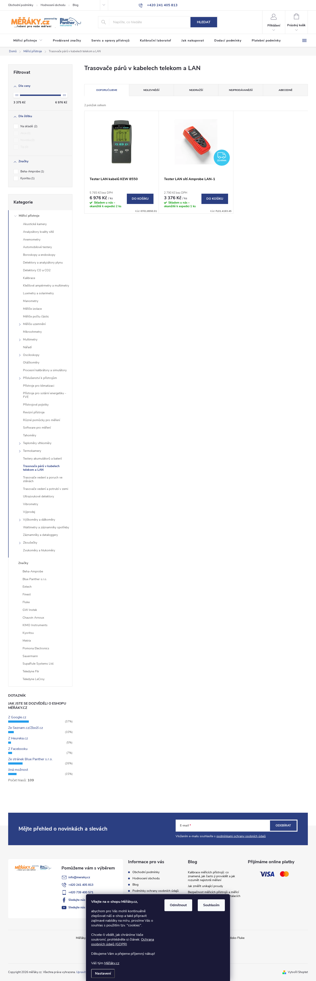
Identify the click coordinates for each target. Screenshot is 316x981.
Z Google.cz (17, 717)
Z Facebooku (18, 748)
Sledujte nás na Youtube (85, 907)
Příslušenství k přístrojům (40, 378)
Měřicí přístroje (29, 216)
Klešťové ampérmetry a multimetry (46, 286)
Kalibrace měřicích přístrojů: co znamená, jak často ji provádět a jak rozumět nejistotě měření (211, 876)
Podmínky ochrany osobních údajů (155, 891)
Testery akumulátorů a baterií (42, 459)
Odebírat (283, 825)
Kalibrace (29, 278)
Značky (23, 563)
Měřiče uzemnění (34, 324)
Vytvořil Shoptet (298, 972)
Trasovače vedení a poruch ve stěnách (42, 479)
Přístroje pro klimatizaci (38, 386)
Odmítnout (178, 905)
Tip (24, 147)
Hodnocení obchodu (53, 5)
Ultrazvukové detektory (38, 496)
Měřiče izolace (32, 309)
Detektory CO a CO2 (37, 270)
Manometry (30, 301)
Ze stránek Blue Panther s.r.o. (30, 759)
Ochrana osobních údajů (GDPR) (122, 942)
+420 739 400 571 (80, 892)
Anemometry (31, 240)
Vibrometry (30, 504)
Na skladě (28, 126)
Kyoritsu (27, 178)
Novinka (27, 140)
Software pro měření (37, 428)
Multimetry (30, 339)
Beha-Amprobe (31, 171)
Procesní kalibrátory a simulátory (45, 370)
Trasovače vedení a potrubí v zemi (45, 489)
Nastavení (103, 973)
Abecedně (285, 90)
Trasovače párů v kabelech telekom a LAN (41, 468)
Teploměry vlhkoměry (37, 443)
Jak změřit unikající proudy (205, 886)
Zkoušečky (30, 543)
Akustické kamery (35, 224)
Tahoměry (29, 435)
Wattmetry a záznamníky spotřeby (46, 527)
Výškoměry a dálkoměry (39, 520)
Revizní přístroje (33, 412)
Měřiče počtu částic (36, 316)
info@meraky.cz (79, 877)
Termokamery (32, 451)
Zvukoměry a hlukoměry (39, 550)
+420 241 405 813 (80, 885)
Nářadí (27, 347)
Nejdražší (196, 90)
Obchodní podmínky (20, 5)
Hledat (203, 22)
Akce (25, 133)
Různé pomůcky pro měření (41, 420)
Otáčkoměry (31, 362)
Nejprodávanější (241, 90)
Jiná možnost (18, 769)
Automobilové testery (37, 247)
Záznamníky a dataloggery (40, 535)
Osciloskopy (31, 355)
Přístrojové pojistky (36, 405)
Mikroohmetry (32, 332)
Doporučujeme (106, 90)
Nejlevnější (151, 90)
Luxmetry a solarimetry (38, 293)
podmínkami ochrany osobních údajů (241, 836)
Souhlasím (211, 905)
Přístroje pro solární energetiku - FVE (44, 395)
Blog (75, 5)
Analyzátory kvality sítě (38, 232)
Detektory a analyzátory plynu (43, 263)
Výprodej (29, 512)
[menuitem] (28, 40)
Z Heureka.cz (18, 738)
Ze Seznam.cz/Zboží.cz (25, 727)
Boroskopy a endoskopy (39, 255)
